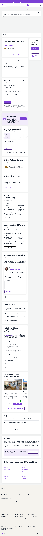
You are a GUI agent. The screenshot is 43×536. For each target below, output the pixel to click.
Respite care (30, 503)
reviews (15, 14)
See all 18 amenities (9, 247)
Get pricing (17, 403)
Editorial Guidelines (18, 494)
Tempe (5, 478)
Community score (10, 48)
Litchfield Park (7, 469)
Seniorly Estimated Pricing (8, 85)
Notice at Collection (18, 526)
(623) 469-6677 (16, 54)
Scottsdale (6, 474)
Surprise (24, 476)
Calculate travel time (8, 45)
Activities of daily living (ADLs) (20, 518)
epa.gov (12, 335)
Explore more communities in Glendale (15, 408)
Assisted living (4, 501)
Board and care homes (32, 501)
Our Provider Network (19, 516)
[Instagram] (37, 533)
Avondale (6, 465)
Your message (7, 280)
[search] (28, 5)
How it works (3, 516)
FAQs (29, 14)
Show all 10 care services (10, 217)
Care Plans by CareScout (6, 514)
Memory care (3, 503)
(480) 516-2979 (7, 54)
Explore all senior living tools (11, 320)
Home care (17, 503)
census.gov (7, 335)
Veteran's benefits (4, 518)
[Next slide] (26, 135)
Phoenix (24, 471)
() (10, 272)
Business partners (31, 494)
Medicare (30, 518)
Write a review (8, 187)
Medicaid (3, 520)
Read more (7, 72)
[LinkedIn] (41, 533)
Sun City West (6, 476)
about (8, 14)
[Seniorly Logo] (2, 5)
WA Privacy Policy (31, 526)
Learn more (23, 118)
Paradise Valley (25, 469)
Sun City (24, 474)
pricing (11, 14)
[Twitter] (39, 533)
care (18, 14)
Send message (9, 291)
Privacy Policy (4, 526)
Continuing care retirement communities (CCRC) (20, 506)
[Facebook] (35, 533)
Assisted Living (9, 200)
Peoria (5, 471)
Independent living (18, 501)
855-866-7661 (34, 5)
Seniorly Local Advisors (32, 516)
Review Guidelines (4, 494)
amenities (22, 14)
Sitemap (18, 533)
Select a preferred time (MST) (9, 141)
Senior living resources (19, 514)
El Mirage (24, 465)
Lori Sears (11, 267)
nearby (26, 14)
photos (5, 14)
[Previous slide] (3, 135)
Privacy (11, 533)
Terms (16, 528)
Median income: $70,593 (11, 349)
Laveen (23, 467)
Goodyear (6, 467)
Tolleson (24, 478)
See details (8, 403)
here (32, 2)
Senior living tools (31, 514)
